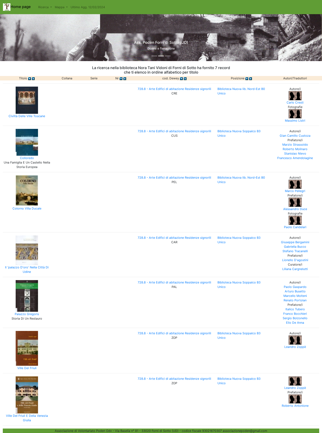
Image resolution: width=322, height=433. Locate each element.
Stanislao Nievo (295, 153)
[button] (24, 32)
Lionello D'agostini (295, 260)
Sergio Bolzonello (295, 318)
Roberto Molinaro (295, 149)
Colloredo (27, 158)
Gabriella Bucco (295, 246)
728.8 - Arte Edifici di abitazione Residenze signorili (174, 89)
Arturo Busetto (295, 291)
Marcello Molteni (295, 296)
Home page (20, 6)
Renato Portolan (295, 300)
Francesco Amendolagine (295, 158)
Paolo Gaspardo (295, 287)
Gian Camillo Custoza (295, 135)
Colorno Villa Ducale (26, 208)
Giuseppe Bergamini (295, 242)
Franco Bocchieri (295, 313)
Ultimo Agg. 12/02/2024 (88, 7)
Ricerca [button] (44, 7)
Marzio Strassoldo (295, 144)
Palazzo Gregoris (27, 314)
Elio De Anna (295, 322)
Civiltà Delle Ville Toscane (27, 116)
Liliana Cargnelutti (295, 269)
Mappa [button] (60, 7)
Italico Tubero (295, 309)
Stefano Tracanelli (295, 251)
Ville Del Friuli (27, 368)
